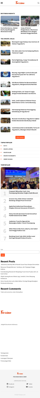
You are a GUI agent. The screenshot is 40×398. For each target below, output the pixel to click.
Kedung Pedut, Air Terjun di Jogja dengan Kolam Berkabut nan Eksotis (24, 92)
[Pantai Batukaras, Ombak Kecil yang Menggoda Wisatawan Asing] (10, 21)
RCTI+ (5, 146)
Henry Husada (8, 159)
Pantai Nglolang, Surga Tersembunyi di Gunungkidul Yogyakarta (25, 61)
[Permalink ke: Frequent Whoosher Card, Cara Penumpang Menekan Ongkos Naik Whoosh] (20, 178)
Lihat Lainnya (20, 137)
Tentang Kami (4, 353)
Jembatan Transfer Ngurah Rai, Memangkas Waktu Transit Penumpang (22, 222)
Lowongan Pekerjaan (7, 358)
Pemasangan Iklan (6, 361)
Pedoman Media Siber (20, 377)
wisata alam (7, 152)
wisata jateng (8, 149)
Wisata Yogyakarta (10, 156)
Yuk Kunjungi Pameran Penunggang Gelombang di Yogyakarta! (24, 111)
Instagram (11, 387)
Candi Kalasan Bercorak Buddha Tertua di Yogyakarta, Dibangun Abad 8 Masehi (25, 129)
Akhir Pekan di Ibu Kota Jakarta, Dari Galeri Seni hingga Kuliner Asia (23, 229)
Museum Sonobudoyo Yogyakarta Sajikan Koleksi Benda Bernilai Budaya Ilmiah (25, 120)
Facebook (11, 384)
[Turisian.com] (20, 3)
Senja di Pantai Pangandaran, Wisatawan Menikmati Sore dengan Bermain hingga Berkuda (29, 30)
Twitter (30, 384)
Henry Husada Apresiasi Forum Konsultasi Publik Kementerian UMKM (23, 214)
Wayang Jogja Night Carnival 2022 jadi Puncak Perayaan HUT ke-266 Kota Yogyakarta (24, 74)
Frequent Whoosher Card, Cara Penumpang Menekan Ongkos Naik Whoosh (23, 192)
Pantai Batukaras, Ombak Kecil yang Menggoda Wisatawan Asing (9, 29)
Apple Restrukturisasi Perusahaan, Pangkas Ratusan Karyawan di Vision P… (22, 207)
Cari (2, 249)
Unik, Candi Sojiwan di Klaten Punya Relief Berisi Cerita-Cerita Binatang (24, 101)
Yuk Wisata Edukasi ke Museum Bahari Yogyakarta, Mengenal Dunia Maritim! (24, 83)
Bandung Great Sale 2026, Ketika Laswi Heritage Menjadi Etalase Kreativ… (22, 237)
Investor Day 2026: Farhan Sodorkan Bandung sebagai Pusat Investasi (21, 199)
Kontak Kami (4, 356)
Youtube (30, 387)
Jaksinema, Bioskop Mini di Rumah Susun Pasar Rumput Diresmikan (20, 264)
